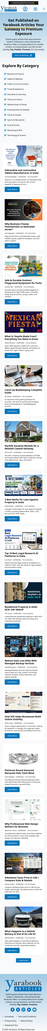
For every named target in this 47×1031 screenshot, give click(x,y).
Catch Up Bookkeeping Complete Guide (23, 391)
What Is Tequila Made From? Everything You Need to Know (21, 337)
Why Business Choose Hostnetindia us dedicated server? (20, 227)
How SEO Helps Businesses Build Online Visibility (23, 718)
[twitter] (18, 1010)
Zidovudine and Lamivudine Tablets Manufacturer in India (22, 171)
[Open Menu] (35, 9)
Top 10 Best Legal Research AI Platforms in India (21, 554)
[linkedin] (29, 1010)
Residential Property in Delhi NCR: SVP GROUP (21, 608)
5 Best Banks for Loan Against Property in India (21, 501)
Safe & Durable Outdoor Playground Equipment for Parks (23, 281)
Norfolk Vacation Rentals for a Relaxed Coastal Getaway (22, 447)
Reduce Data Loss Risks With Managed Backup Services (21, 662)
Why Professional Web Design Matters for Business (21, 825)
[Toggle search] (44, 9)
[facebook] (12, 1010)
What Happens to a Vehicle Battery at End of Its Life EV (20, 932)
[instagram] (23, 1010)
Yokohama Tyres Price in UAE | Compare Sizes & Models (22, 879)
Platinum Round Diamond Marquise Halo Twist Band (19, 771)
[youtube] (34, 1010)
